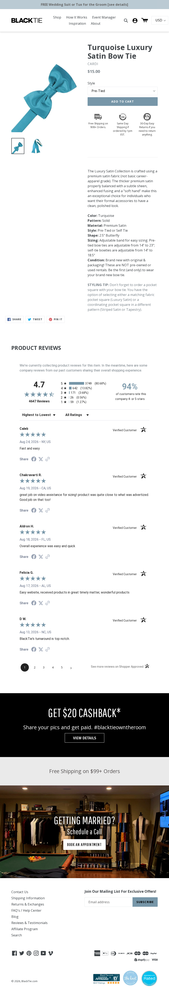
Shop (57, 17)
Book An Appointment (84, 844)
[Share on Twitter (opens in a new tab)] (40, 459)
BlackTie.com (29, 981)
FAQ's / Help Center (26, 910)
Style (91, 83)
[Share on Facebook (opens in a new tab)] (33, 460)
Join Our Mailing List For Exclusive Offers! (120, 891)
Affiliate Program (24, 929)
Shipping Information (28, 898)
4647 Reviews (44, 401)
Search (16, 935)
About (95, 23)
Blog (15, 916)
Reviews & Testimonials (29, 923)
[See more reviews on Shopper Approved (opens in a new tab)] (47, 459)
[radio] (84, 383)
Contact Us (19, 892)
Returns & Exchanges (27, 904)
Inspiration (77, 23)
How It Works (76, 17)
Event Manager (104, 17)
